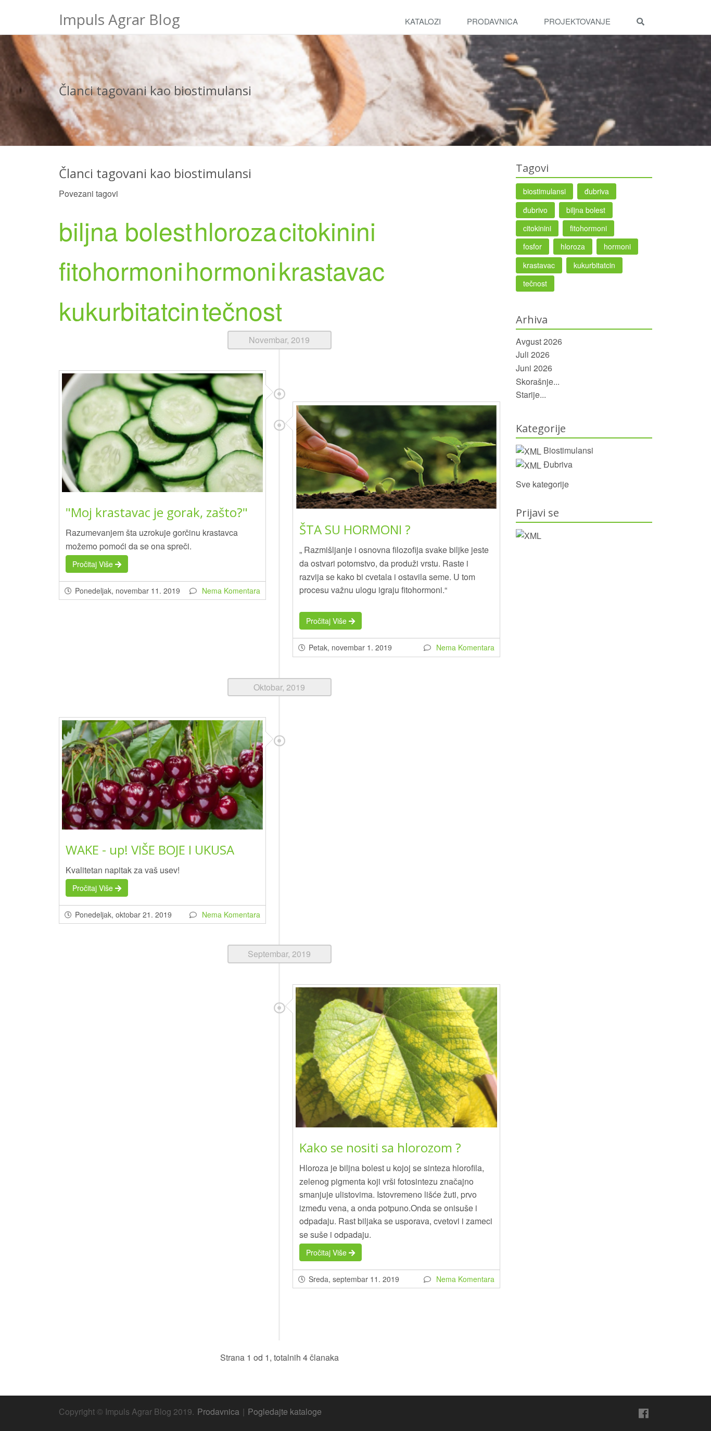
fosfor (532, 246)
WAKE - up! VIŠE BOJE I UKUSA (150, 849)
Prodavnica (218, 1411)
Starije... (531, 394)
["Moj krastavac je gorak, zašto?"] (162, 433)
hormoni (230, 270)
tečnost (242, 310)
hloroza (235, 230)
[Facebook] (644, 1414)
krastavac (331, 270)
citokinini (327, 230)
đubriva (597, 191)
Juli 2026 (533, 354)
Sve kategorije (542, 484)
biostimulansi (544, 191)
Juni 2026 (534, 368)
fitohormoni (121, 270)
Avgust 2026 (539, 341)
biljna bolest (125, 230)
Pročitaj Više (93, 564)
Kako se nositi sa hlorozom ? (380, 1147)
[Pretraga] (643, 21)
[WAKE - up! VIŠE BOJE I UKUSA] (162, 775)
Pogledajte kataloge (285, 1411)
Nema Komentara (231, 590)
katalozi (423, 21)
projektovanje (577, 21)
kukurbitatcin (129, 310)
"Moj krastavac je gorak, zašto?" (157, 512)
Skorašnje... (538, 381)
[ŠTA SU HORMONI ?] (396, 457)
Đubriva (558, 464)
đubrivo (535, 210)
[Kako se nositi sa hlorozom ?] (396, 1057)
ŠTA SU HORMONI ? (355, 529)
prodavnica (492, 21)
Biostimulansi (568, 450)
